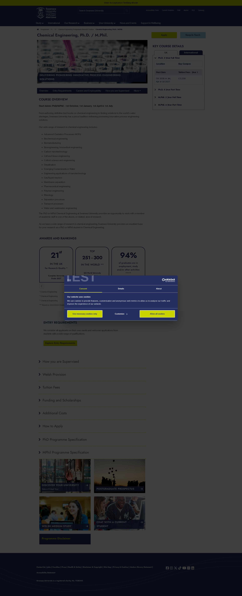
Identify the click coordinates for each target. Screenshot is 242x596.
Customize (119, 314)
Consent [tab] (83, 289)
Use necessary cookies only (85, 314)
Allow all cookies (157, 314)
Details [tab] (121, 289)
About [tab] (159, 289)
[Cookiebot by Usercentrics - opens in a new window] (164, 280)
